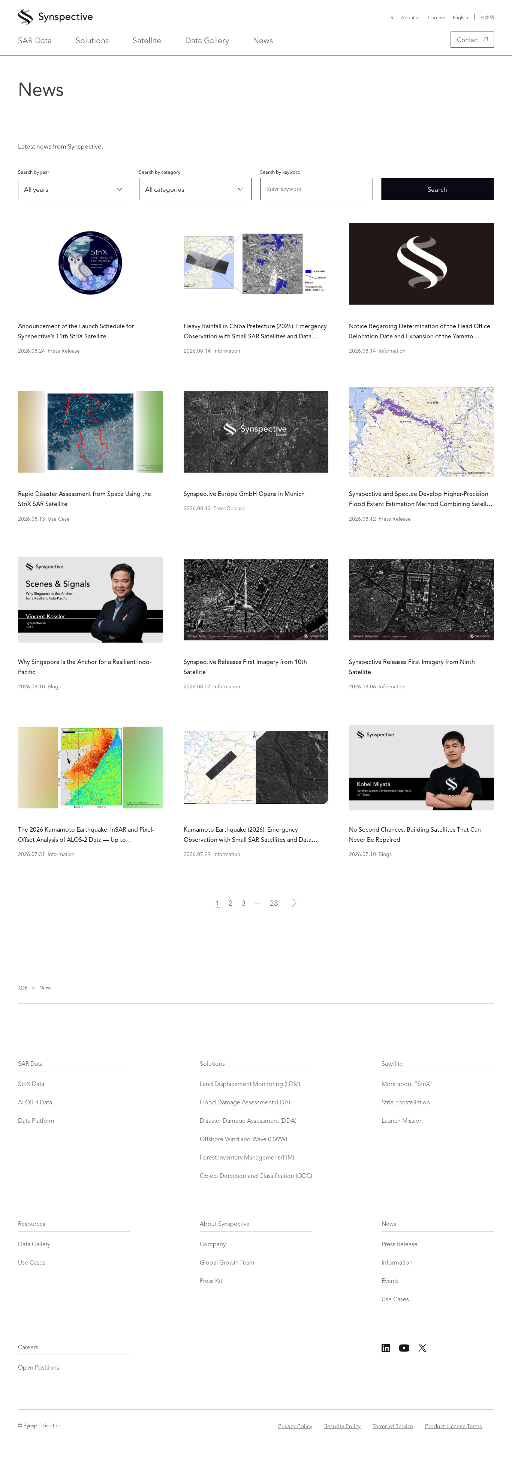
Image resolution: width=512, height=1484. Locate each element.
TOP (22, 987)
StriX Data (31, 1084)
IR (391, 17)
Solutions (92, 40)
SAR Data (35, 40)
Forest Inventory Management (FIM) (247, 1158)
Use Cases (31, 1263)
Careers (436, 17)
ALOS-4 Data (35, 1103)
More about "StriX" (407, 1084)
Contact (468, 39)
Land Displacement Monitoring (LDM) (250, 1084)
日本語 (487, 17)
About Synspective (225, 1224)
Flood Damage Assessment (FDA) (245, 1103)
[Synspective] (174, 17)
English (460, 17)
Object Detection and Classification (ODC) (256, 1176)
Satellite (147, 40)
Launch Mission (402, 1121)
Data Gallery (207, 40)
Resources (31, 1224)
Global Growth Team (227, 1263)
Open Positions (38, 1368)
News (263, 40)
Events (390, 1281)
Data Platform (36, 1121)
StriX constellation (406, 1103)
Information (397, 1263)
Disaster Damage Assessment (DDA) (248, 1121)
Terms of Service (393, 1426)
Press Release (400, 1245)
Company (213, 1245)
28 (274, 902)
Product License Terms (453, 1426)
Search (437, 189)
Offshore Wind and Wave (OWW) (243, 1140)
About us (411, 17)
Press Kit (211, 1281)
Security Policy (342, 1426)
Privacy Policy (295, 1426)
